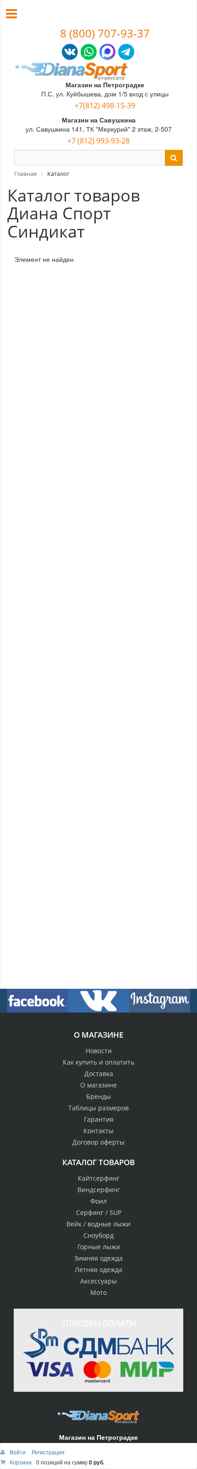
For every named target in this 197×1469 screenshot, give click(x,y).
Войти (18, 1452)
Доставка (98, 1073)
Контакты (98, 1130)
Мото (98, 1292)
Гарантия (99, 1119)
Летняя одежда (98, 1269)
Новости (99, 1050)
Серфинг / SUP (98, 1212)
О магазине (98, 1085)
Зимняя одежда (98, 1258)
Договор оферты (98, 1142)
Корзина (21, 1462)
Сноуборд (98, 1235)
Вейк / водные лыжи (98, 1224)
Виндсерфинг (98, 1189)
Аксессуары (98, 1281)
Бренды (98, 1096)
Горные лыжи (98, 1246)
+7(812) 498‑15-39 (105, 106)
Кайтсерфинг (99, 1178)
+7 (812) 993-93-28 (98, 141)
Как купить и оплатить (98, 1062)
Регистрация (48, 1452)
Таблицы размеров (98, 1107)
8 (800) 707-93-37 (105, 33)
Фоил (98, 1201)
